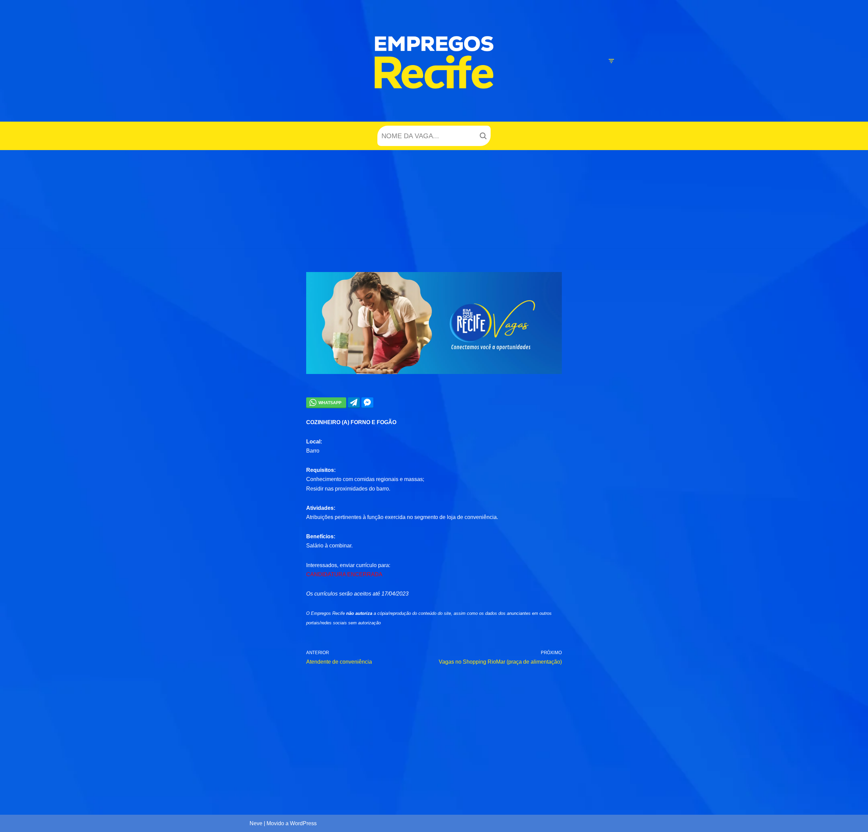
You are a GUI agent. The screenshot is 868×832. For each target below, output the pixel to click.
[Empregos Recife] (434, 62)
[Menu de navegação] (611, 61)
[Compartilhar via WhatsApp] (326, 402)
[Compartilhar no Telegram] (354, 402)
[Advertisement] (434, 200)
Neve (256, 823)
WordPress (303, 823)
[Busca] (483, 136)
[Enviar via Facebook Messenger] (367, 402)
